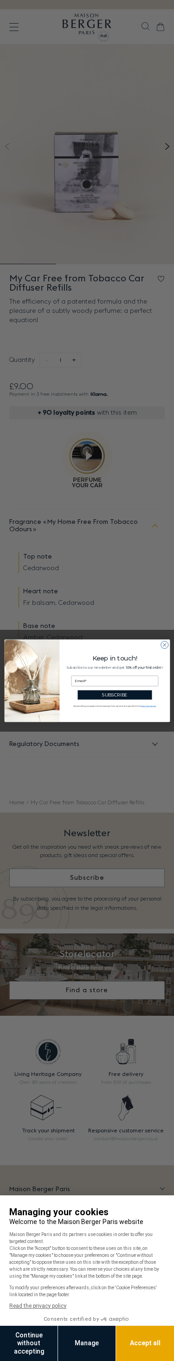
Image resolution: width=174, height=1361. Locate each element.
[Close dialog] (164, 644)
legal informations (148, 706)
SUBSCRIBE (115, 694)
